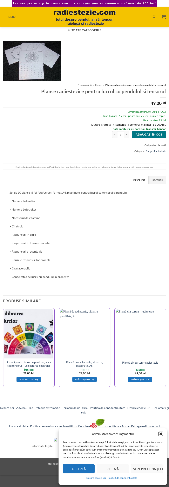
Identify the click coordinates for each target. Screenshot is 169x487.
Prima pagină (84, 85)
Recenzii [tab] (158, 180)
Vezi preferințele (148, 469)
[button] (161, 434)
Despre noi (7, 408)
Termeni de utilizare (75, 408)
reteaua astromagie (47, 408)
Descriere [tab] (139, 180)
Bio (31, 408)
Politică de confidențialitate (122, 477)
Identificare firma (118, 426)
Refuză (113, 469)
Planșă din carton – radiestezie (140, 362)
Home (98, 85)
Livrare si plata (18, 426)
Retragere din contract (145, 426)
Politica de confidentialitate (107, 408)
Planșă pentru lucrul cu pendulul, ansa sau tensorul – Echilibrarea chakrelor (29, 364)
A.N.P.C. (21, 408)
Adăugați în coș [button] (29, 379)
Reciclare (84, 426)
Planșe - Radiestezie (156, 151)
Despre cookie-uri (96, 477)
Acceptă (79, 469)
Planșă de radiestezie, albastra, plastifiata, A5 (84, 364)
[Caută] (154, 17)
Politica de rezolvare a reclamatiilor (53, 426)
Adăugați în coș (149, 134)
